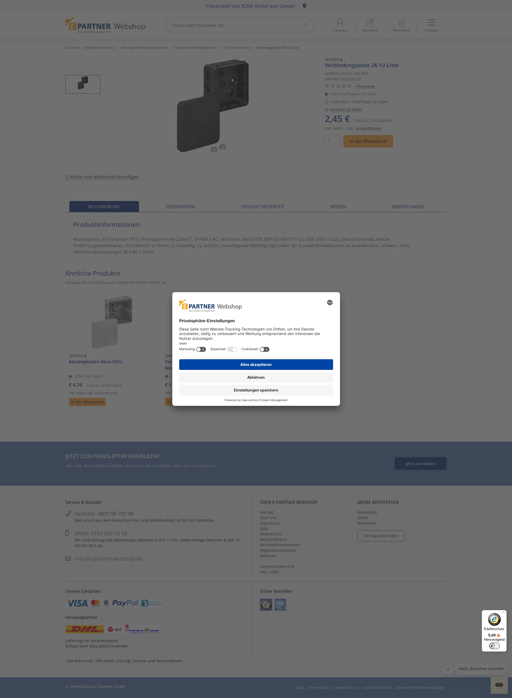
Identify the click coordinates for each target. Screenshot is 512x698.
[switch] (494, 646)
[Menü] (503, 613)
